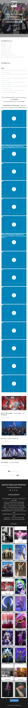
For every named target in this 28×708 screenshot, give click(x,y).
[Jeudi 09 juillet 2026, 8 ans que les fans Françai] (20, 569)
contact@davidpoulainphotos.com (14, 487)
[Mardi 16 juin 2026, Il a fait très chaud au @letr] (20, 672)
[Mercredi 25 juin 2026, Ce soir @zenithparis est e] (7, 655)
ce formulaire (15, 99)
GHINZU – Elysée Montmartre (10, 507)
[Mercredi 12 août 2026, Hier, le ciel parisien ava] (7, 552)
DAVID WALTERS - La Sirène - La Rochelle (13, 414)
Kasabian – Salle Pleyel (11, 509)
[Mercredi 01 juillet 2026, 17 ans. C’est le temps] (7, 620)
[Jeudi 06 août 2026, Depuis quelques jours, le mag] (7, 569)
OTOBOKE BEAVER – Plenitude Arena (12, 514)
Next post (12, 475)
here (23, 101)
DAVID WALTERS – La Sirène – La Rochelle (13, 498)
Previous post (15, 471)
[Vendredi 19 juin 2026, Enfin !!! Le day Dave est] (20, 655)
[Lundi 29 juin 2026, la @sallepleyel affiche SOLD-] (20, 620)
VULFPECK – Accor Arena (10, 504)
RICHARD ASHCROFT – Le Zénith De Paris (12, 510)
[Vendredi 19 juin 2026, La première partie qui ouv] (20, 638)
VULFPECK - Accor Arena (10, 462)
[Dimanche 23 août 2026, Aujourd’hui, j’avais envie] (7, 534)
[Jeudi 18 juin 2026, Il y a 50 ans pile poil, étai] (7, 672)
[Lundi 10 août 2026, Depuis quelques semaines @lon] (20, 552)
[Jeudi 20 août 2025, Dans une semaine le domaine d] (20, 534)
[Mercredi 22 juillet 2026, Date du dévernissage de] (7, 586)
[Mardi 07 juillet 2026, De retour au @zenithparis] (7, 603)
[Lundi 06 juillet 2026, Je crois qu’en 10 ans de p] (20, 603)
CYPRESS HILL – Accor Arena (10, 519)
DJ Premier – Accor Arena (10, 517)
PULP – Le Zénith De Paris (10, 505)
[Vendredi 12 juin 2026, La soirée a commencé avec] (7, 689)
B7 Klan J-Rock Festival (9, 438)
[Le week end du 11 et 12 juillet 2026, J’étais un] (20, 586)
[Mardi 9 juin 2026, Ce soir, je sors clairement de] (20, 689)
